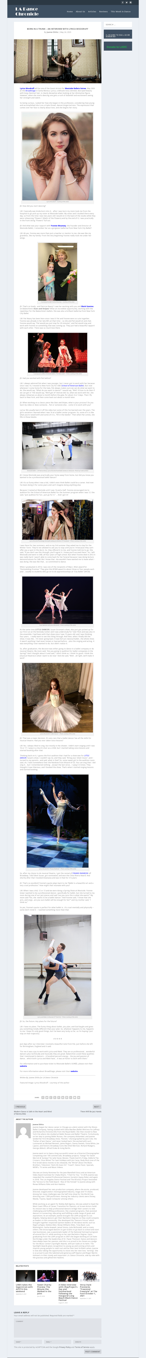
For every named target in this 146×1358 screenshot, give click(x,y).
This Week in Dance (121, 12)
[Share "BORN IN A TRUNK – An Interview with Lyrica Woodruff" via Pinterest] (59, 1098)
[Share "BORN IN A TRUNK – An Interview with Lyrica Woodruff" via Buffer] (67, 1098)
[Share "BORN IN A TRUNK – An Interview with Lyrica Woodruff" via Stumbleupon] (71, 1098)
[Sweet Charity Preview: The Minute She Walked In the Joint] (47, 1276)
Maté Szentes (87, 306)
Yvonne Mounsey (58, 225)
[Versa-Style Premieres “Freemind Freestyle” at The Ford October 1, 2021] (89, 1276)
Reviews (103, 12)
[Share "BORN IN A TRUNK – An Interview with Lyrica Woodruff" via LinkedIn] (63, 1098)
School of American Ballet (73, 385)
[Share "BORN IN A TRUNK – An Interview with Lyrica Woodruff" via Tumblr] (55, 1098)
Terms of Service (82, 1347)
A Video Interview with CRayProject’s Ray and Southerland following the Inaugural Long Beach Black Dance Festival (68, 1292)
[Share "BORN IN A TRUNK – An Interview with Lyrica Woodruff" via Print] (79, 1098)
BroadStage (31, 90)
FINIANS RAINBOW (80, 873)
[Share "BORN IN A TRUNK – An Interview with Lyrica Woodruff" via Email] (75, 1098)
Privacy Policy (65, 1347)
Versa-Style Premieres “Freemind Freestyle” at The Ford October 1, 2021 (88, 1290)
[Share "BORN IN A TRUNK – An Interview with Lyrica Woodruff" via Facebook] (43, 1098)
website (23, 1066)
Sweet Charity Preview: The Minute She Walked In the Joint (44, 1289)
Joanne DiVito (52, 32)
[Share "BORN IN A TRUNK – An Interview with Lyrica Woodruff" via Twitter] (47, 1098)
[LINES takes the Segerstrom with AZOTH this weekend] (25, 1276)
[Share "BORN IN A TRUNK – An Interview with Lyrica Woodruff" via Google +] (51, 1098)
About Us (80, 12)
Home (70, 12)
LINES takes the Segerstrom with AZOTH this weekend (24, 1288)
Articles (92, 12)
